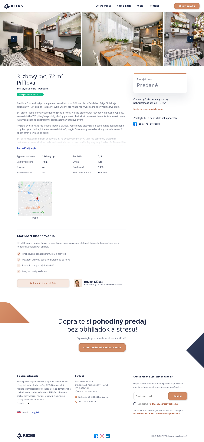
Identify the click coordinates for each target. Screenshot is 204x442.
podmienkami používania (167, 413)
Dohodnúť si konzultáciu (43, 283)
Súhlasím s (158, 404)
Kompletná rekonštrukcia (30, 94)
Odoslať (178, 395)
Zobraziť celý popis (26, 148)
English (35, 412)
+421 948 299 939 (87, 401)
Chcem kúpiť (124, 5)
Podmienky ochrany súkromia (163, 404)
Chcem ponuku (187, 5)
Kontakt (154, 5)
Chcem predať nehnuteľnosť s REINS (102, 347)
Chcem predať (103, 5)
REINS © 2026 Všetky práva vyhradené (169, 436)
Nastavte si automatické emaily (148, 109)
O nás (140, 5)
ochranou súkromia (143, 413)
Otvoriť (20, 403)
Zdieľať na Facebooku (149, 123)
